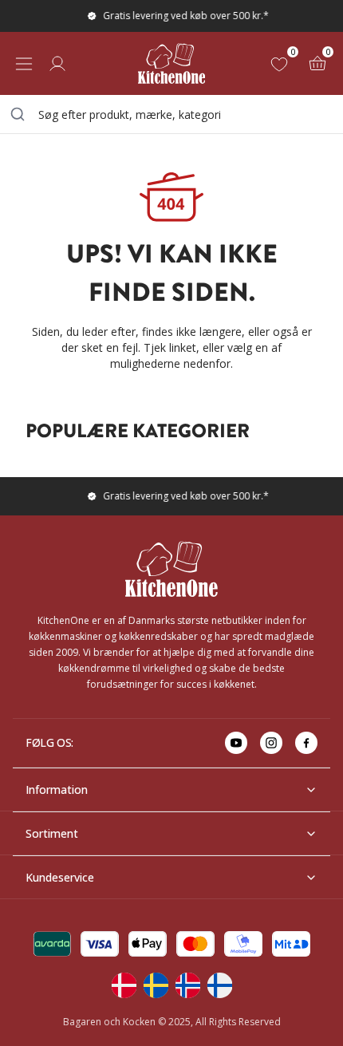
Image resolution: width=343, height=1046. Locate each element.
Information (57, 789)
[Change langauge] (123, 985)
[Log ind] (57, 64)
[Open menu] (23, 63)
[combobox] (171, 114)
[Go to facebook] (306, 743)
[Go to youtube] (236, 743)
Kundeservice (60, 877)
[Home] (171, 63)
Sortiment (52, 833)
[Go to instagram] (271, 743)
